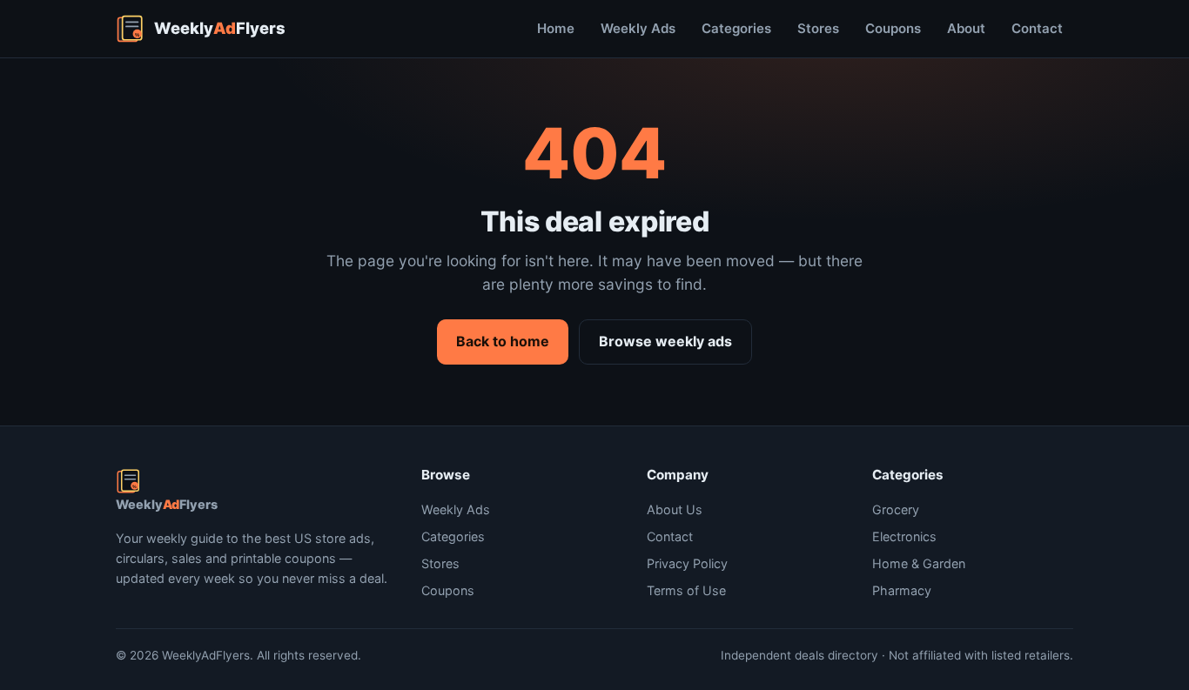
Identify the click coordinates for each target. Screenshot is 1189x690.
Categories (736, 28)
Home (555, 28)
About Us (674, 509)
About (966, 28)
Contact (1037, 28)
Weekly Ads (638, 28)
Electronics (904, 536)
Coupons (893, 28)
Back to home (502, 341)
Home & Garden (918, 563)
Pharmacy (901, 590)
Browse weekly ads (665, 341)
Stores (818, 28)
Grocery (895, 509)
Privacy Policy (687, 563)
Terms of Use (686, 590)
